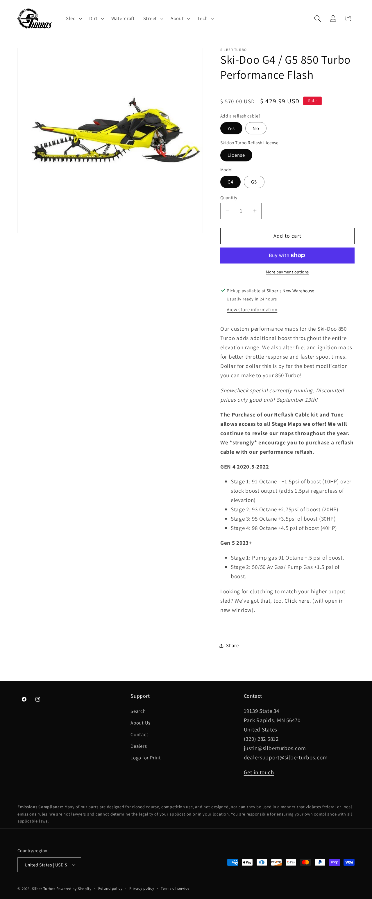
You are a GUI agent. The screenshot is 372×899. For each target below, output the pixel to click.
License (236, 155)
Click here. (298, 600)
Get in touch (259, 772)
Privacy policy (141, 888)
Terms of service (175, 888)
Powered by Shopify (74, 888)
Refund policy (110, 888)
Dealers (138, 746)
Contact (139, 734)
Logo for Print (145, 757)
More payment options (287, 272)
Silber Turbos (43, 888)
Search (138, 711)
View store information (252, 309)
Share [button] (232, 645)
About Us (140, 723)
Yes (231, 128)
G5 (254, 182)
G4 (230, 182)
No (256, 128)
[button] (73, 18)
